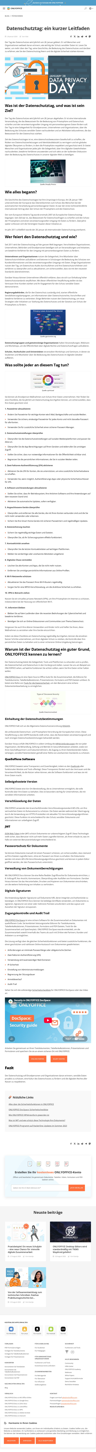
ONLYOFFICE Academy (73, 1369)
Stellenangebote (40, 1385)
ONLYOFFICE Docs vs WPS (14, 1410)
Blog (7, 16)
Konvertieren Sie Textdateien (15, 1367)
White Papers (69, 1375)
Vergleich (9, 1393)
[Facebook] (71, 36)
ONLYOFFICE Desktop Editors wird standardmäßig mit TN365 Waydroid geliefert (70, 1249)
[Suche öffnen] (85, 8)
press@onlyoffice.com (68, 1404)
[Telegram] (86, 36)
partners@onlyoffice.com (70, 1400)
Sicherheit (69, 1344)
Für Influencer (40, 1382)
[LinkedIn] (78, 36)
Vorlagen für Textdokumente (15, 1351)
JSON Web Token (12, 833)
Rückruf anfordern (57, 1407)
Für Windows (11, 1333)
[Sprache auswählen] (91, 8)
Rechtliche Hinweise (72, 1384)
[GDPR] (72, 1352)
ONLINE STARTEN (37, 1059)
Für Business (17, 16)
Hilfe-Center (69, 1366)
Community (69, 1363)
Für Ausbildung (42, 1344)
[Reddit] (82, 36)
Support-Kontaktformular (74, 1378)
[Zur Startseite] (14, 8)
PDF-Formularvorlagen (12, 1348)
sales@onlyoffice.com (69, 1397)
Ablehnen (11, 1441)
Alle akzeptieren (46, 1441)
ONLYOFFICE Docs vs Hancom (15, 1416)
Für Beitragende (40, 1375)
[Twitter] (74, 36)
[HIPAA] (67, 1352)
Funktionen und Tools (42, 1363)
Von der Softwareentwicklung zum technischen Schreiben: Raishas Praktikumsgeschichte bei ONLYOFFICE (25, 1295)
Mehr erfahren (86, 1433)
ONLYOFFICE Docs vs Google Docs (16, 1400)
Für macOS (37, 1333)
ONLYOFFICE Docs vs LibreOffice (16, 1407)
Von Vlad (25, 36)
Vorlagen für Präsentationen (14, 1357)
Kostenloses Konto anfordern (45, 1366)
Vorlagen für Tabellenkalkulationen (17, 1354)
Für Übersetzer (40, 1378)
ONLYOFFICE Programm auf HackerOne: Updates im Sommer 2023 (38, 1125)
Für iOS (63, 1333)
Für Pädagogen (40, 1351)
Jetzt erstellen (76, 1188)
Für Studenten (40, 1348)
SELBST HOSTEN (59, 1059)
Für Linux (24, 1333)
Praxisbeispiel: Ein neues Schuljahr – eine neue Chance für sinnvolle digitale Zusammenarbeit (25, 1249)
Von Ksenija (29, 1256)
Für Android (51, 1333)
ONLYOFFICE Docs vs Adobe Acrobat (17, 1413)
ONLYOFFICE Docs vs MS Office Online (18, 1397)
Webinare (68, 1372)
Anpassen (27, 1441)
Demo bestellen (70, 1381)
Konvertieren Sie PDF (12, 1378)
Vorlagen (9, 1344)
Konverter (9, 1363)
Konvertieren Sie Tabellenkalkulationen (12, 1371)
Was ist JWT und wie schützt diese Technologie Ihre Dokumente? (37, 1120)
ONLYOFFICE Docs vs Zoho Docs (16, 1404)
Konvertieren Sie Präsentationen (16, 1375)
